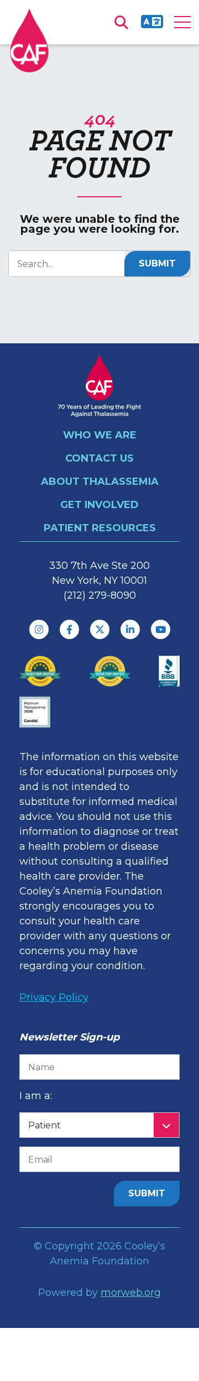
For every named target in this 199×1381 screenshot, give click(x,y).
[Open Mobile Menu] (182, 22)
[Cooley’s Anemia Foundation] (29, 40)
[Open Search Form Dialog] (121, 22)
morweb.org (131, 1292)
